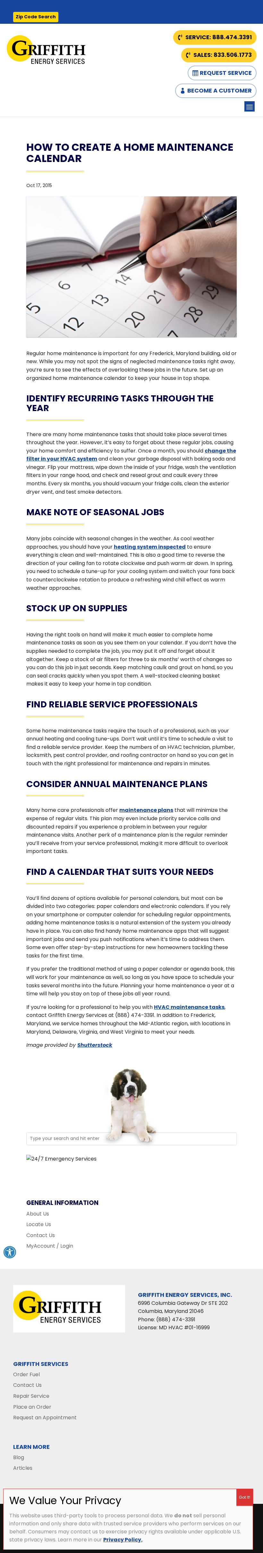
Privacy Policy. (122, 1539)
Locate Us (38, 1224)
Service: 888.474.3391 (218, 37)
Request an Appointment (45, 1417)
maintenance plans (146, 810)
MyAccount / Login (49, 1246)
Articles (22, 1468)
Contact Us (40, 1235)
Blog (18, 1457)
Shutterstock (94, 1045)
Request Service (226, 73)
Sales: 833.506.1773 (222, 55)
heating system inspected (150, 547)
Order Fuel (26, 1374)
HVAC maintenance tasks (189, 1007)
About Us (37, 1213)
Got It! (244, 1497)
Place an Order (32, 1407)
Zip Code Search (36, 16)
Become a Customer (219, 90)
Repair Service (31, 1396)
